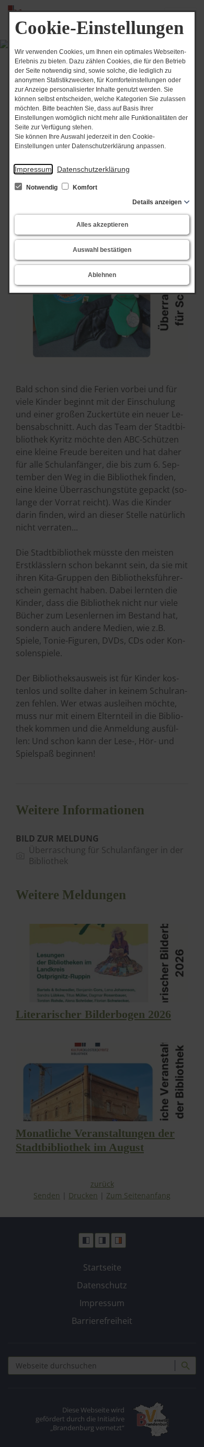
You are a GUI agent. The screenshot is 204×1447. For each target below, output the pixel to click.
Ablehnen (102, 275)
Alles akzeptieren (102, 224)
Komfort (84, 187)
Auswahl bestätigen (102, 249)
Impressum (33, 169)
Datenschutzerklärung (93, 169)
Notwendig (42, 187)
